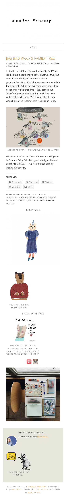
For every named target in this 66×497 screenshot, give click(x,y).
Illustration (20, 200)
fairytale (42, 197)
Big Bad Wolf (28, 197)
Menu (33, 47)
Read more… (43, 436)
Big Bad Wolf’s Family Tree (30, 58)
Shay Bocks (41, 489)
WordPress (34, 492)
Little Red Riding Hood (41, 200)
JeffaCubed (15, 489)
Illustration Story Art (33, 194)
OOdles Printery (33, 20)
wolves (10, 203)
